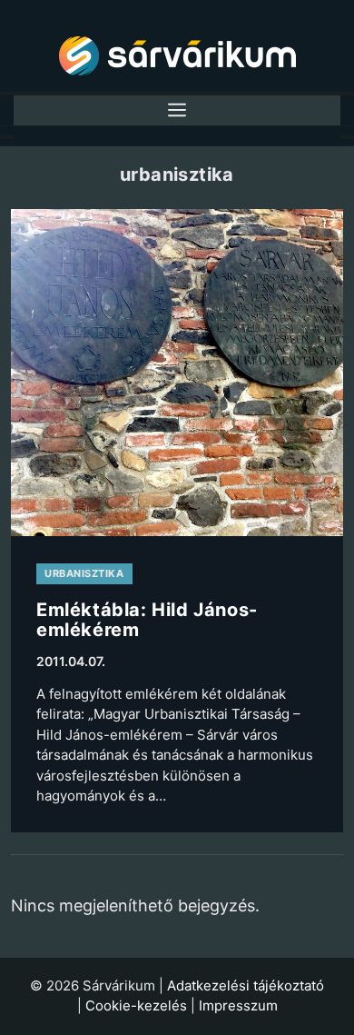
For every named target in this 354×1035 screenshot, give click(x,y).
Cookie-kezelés (136, 1005)
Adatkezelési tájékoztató (245, 985)
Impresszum (238, 1005)
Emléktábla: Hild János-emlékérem (147, 620)
